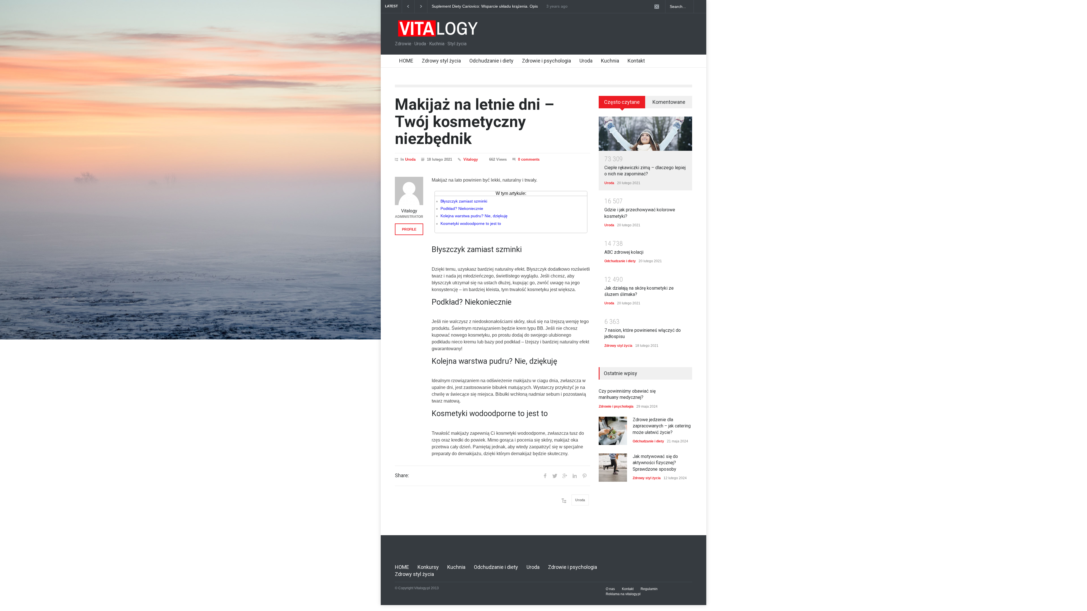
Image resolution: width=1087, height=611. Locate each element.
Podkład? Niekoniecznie (461, 208)
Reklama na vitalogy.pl (623, 594)
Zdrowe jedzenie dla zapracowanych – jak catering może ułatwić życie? (662, 426)
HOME (406, 61)
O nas (610, 589)
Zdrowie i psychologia (546, 61)
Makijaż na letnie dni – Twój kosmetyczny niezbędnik (474, 121)
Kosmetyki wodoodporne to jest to (470, 223)
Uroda (585, 61)
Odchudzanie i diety (491, 61)
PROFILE (409, 229)
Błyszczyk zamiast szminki (463, 201)
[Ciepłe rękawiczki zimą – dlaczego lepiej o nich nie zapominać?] (645, 134)
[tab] (622, 104)
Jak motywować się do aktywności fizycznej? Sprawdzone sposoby (655, 463)
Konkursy (428, 567)
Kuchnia (610, 61)
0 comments (529, 159)
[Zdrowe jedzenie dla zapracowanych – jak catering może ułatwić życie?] (613, 431)
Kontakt (636, 61)
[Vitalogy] (409, 191)
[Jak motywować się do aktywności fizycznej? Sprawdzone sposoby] (613, 467)
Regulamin (649, 589)
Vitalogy (470, 159)
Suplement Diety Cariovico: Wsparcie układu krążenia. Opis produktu (485, 6)
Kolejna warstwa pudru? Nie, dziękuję (474, 216)
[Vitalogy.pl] (437, 30)
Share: (402, 475)
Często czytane (622, 102)
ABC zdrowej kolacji (623, 252)
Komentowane (668, 102)
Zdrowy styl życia (441, 61)
